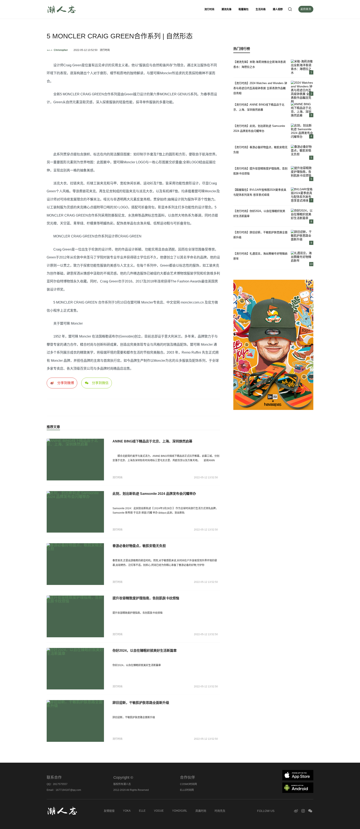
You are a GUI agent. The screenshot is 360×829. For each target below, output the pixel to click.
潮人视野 (278, 9)
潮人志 (72, 9)
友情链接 (109, 810)
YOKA (127, 810)
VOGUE (159, 810)
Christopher (61, 50)
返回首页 (305, 9)
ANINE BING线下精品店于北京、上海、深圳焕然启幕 (152, 441)
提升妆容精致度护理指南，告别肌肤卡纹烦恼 (145, 598)
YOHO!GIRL (179, 810)
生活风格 (261, 9)
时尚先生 (220, 810)
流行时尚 (209, 9)
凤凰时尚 (200, 810)
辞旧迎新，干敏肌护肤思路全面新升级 (140, 702)
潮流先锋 (226, 9)
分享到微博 (65, 383)
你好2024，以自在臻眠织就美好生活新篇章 (144, 650)
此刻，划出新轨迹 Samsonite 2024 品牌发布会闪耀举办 (154, 493)
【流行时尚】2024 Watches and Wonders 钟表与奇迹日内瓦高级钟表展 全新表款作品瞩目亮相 (260, 88)
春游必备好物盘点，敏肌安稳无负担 (139, 546)
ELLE (142, 810)
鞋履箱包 (244, 9)
